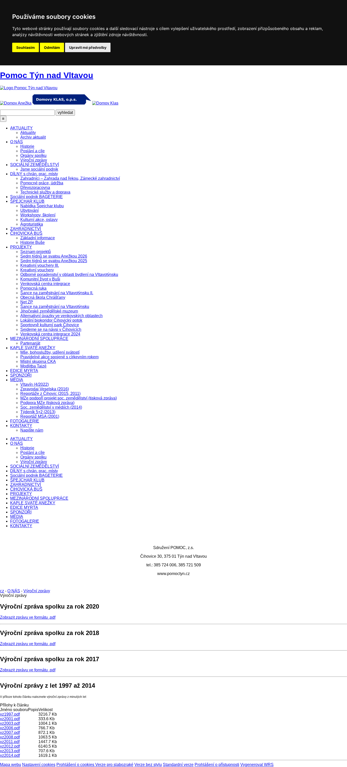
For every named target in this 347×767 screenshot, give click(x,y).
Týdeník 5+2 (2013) (37, 412)
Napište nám (31, 430)
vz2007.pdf (10, 732)
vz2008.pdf (10, 737)
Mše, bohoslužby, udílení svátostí (50, 352)
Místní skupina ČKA (38, 361)
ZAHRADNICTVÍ (25, 229)
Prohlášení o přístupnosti (217, 764)
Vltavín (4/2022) (34, 384)
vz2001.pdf (10, 719)
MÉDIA (16, 380)
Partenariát (30, 343)
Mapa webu (10, 764)
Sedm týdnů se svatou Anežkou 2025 (53, 261)
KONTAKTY (21, 425)
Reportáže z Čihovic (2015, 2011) (50, 393)
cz (2, 591)
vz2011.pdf (10, 742)
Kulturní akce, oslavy (39, 219)
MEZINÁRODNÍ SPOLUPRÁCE (39, 338)
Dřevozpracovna (35, 187)
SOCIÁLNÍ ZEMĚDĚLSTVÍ (34, 165)
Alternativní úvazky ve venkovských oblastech (61, 316)
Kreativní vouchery (37, 270)
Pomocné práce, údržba (41, 183)
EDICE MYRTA (24, 370)
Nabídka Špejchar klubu (42, 206)
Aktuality (28, 132)
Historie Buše (32, 242)
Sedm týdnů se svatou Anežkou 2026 (53, 256)
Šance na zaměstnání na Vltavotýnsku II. (56, 293)
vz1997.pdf (10, 714)
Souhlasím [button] (25, 47)
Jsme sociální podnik (39, 169)
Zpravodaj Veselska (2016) (44, 389)
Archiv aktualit (33, 137)
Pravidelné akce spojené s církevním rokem (59, 357)
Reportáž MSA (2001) (39, 416)
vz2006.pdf (10, 728)
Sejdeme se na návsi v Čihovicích (50, 329)
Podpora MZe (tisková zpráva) (47, 403)
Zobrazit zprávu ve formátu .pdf (27, 617)
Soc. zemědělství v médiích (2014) (51, 407)
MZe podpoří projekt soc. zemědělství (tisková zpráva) (68, 398)
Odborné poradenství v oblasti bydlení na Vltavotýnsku (69, 274)
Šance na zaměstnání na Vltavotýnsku (54, 306)
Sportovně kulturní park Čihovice (49, 325)
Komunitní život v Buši (40, 279)
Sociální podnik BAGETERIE (36, 197)
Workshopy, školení (37, 215)
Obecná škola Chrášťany (42, 297)
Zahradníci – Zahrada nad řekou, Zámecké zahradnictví (70, 178)
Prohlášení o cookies (75, 764)
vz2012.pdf (10, 746)
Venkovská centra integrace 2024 (50, 334)
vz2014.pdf (10, 755)
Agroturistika (31, 224)
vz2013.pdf (10, 751)
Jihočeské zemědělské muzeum (49, 311)
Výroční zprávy (33, 160)
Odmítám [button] (52, 47)
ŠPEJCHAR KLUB (27, 201)
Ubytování (29, 210)
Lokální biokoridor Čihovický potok (51, 320)
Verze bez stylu (148, 764)
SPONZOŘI (20, 375)
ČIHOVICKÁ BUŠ (26, 233)
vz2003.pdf (10, 723)
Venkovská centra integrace (45, 284)
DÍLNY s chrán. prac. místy (34, 174)
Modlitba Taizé (33, 366)
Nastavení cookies (38, 764)
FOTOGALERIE (24, 421)
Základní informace (37, 238)
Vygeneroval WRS (257, 764)
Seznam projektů (35, 251)
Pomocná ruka (33, 288)
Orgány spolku (33, 155)
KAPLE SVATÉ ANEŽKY (32, 348)
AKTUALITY (21, 128)
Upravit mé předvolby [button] (87, 47)
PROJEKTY (21, 247)
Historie (27, 146)
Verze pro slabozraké (114, 764)
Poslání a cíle (32, 151)
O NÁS (16, 142)
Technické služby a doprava (45, 192)
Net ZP (26, 302)
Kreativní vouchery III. (39, 265)
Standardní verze (178, 764)
